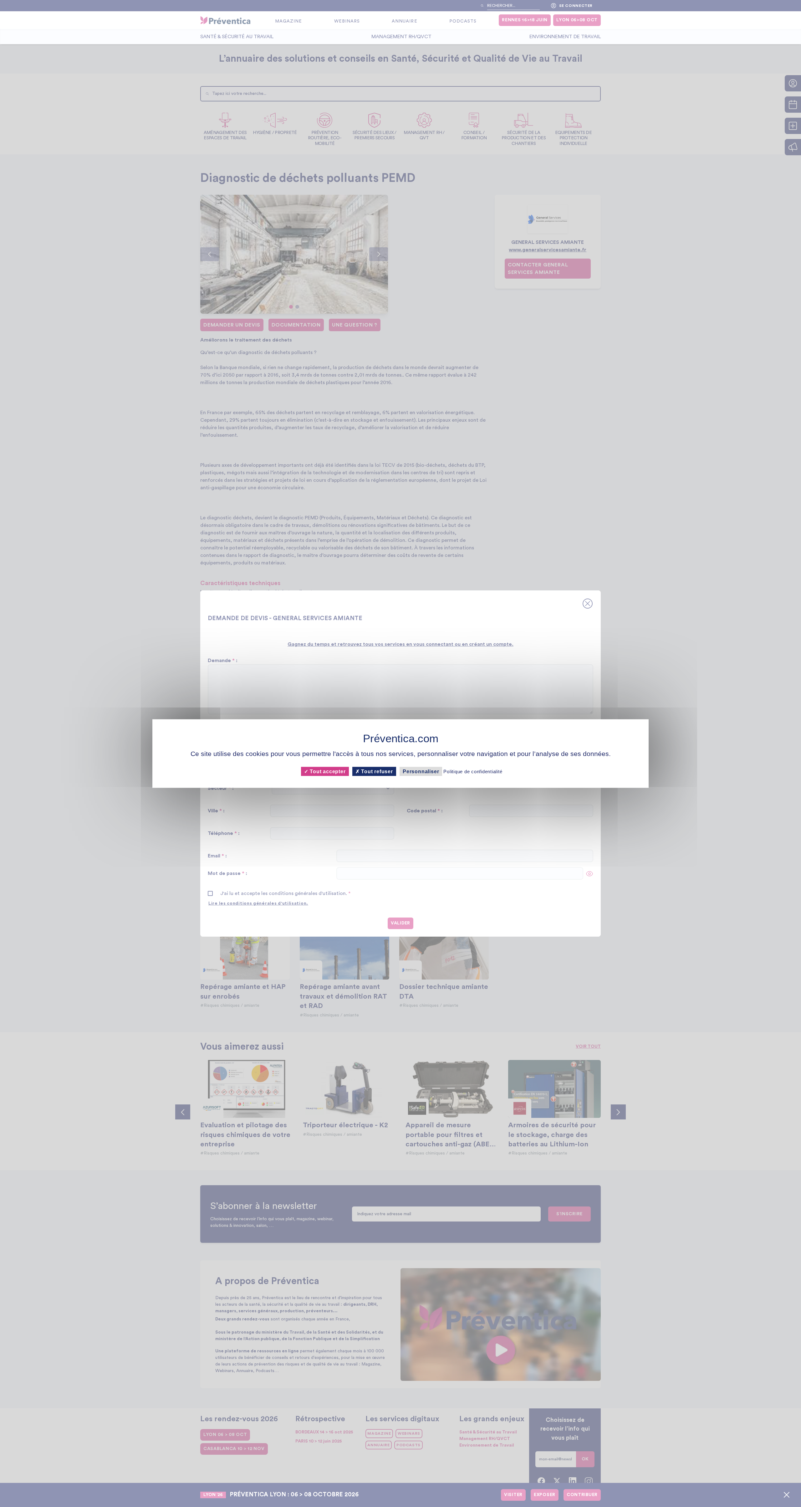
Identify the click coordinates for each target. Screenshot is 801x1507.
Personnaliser (421, 771)
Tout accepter (326, 771)
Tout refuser (376, 771)
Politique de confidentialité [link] (472, 771)
